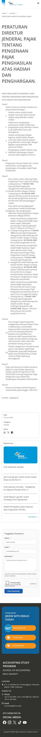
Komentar (8, 556)
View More (32, 517)
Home (4, 13)
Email (7, 547)
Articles (12, 13)
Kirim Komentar (14, 591)
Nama (7, 538)
